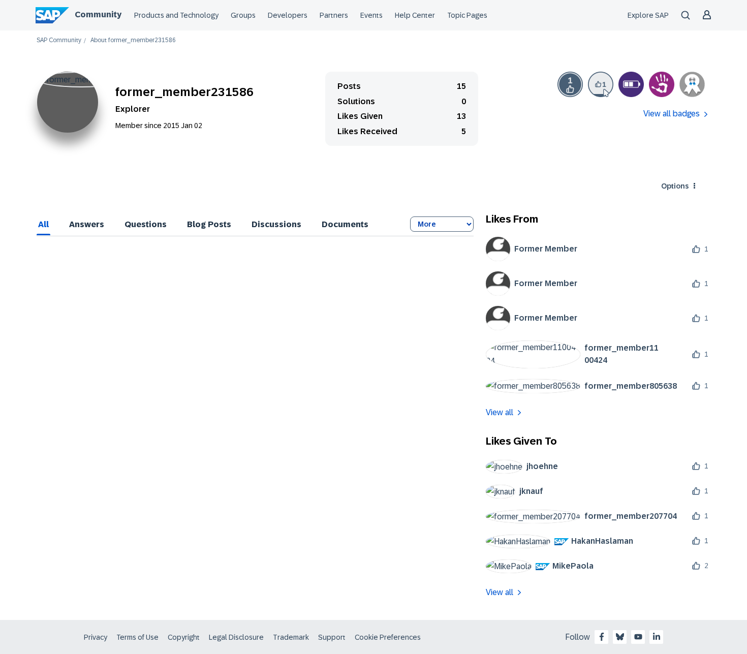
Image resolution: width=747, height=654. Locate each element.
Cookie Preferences (388, 637)
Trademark (291, 637)
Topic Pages (467, 15)
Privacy (95, 637)
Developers (287, 15)
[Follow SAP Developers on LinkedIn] (656, 637)
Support (332, 637)
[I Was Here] (661, 84)
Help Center (415, 15)
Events (371, 15)
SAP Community (59, 40)
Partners (334, 15)
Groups (243, 15)
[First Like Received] (570, 84)
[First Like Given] (600, 84)
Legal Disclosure (236, 637)
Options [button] (675, 186)
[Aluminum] (692, 84)
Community (98, 14)
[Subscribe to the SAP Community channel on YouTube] (638, 637)
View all (499, 412)
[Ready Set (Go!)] (631, 84)
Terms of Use (137, 637)
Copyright (184, 637)
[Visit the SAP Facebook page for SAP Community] (602, 637)
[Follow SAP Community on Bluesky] (620, 637)
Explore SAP (648, 15)
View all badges (671, 113)
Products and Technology (176, 15)
